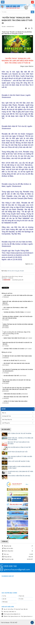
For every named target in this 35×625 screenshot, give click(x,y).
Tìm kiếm (21, 599)
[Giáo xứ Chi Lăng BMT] (17, 529)
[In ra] (29, 28)
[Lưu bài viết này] (32, 28)
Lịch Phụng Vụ (6, 423)
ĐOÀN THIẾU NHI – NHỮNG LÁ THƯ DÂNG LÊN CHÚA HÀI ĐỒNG (20, 438)
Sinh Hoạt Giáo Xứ (7, 419)
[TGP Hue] (17, 499)
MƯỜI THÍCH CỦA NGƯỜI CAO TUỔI (17, 452)
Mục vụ (4, 412)
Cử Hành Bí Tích (6, 416)
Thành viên (21, 596)
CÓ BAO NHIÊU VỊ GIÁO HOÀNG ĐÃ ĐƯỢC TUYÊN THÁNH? (19, 467)
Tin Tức (4, 596)
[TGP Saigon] (17, 504)
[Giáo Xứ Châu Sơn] (3, 6)
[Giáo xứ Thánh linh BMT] (17, 523)
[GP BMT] (17, 532)
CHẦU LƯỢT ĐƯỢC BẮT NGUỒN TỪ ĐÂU (19, 461)
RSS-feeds (5, 602)
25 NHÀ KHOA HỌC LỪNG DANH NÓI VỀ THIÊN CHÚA (20, 472)
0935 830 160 (10, 566)
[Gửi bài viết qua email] (26, 28)
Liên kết (4, 599)
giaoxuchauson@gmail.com (17, 569)
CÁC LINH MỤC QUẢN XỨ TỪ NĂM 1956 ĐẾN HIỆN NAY (20, 457)
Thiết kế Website (5, 622)
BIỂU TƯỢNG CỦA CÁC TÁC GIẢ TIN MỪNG (19, 433)
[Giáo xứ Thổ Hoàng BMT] (17, 517)
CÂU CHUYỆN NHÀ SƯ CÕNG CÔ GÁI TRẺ (19, 447)
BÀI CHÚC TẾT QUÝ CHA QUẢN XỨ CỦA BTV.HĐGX (18, 442)
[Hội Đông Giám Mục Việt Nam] (17, 493)
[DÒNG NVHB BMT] (17, 537)
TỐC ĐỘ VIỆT (13, 622)
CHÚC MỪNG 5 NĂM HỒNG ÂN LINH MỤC (19, 475)
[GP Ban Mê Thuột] (17, 489)
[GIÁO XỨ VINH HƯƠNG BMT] (17, 508)
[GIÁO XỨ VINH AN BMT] (17, 513)
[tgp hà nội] (17, 484)
